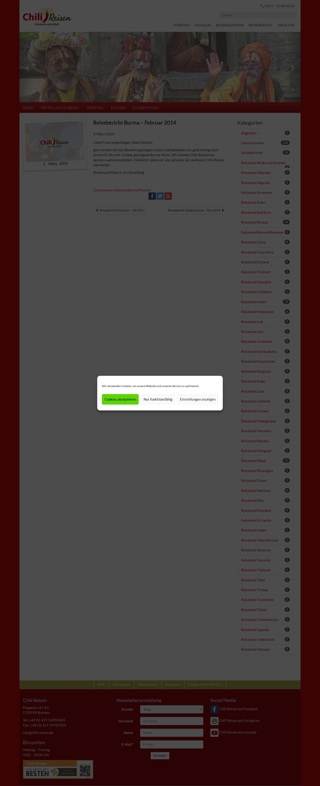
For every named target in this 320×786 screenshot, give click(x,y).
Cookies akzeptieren (120, 399)
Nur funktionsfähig (158, 399)
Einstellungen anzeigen (198, 399)
